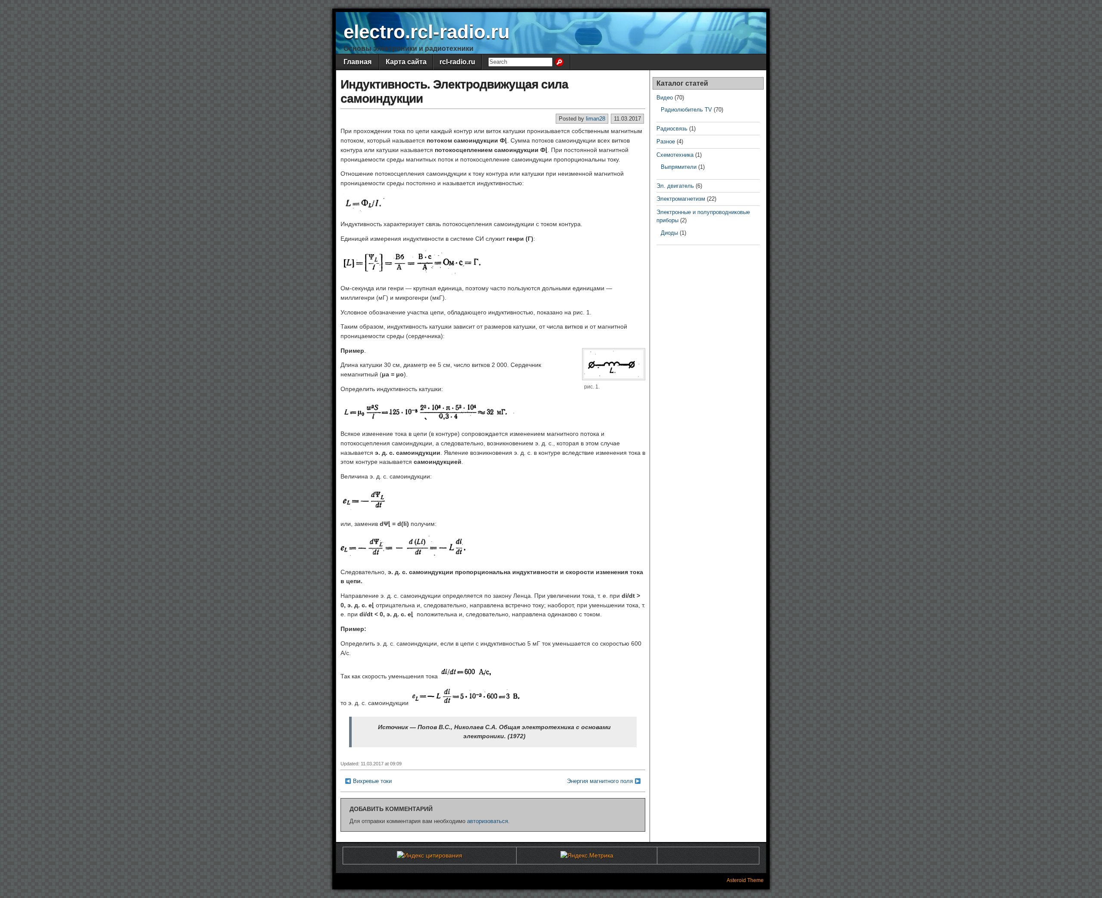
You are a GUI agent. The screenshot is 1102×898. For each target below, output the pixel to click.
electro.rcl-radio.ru (427, 31)
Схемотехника (674, 155)
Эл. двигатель (675, 186)
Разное (665, 141)
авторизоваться (487, 821)
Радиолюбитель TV (686, 109)
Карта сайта (406, 61)
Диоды (669, 233)
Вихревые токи (372, 781)
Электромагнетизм (680, 199)
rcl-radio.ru (457, 61)
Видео (664, 97)
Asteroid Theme (745, 880)
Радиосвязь (671, 128)
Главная (357, 61)
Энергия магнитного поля (600, 781)
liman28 (595, 118)
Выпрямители (678, 167)
